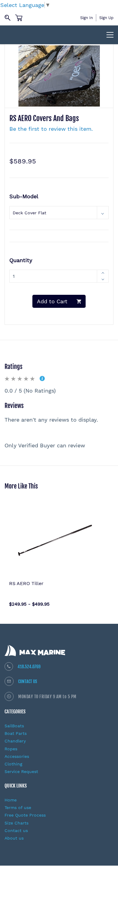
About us (14, 838)
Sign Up (106, 17)
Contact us (16, 830)
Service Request (21, 771)
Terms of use (18, 807)
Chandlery (15, 740)
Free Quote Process (25, 815)
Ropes (11, 748)
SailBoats (14, 725)
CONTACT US (27, 681)
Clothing (13, 763)
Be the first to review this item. (51, 129)
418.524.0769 (29, 666)
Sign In (86, 17)
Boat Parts (16, 733)
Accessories (17, 756)
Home (11, 800)
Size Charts (16, 823)
